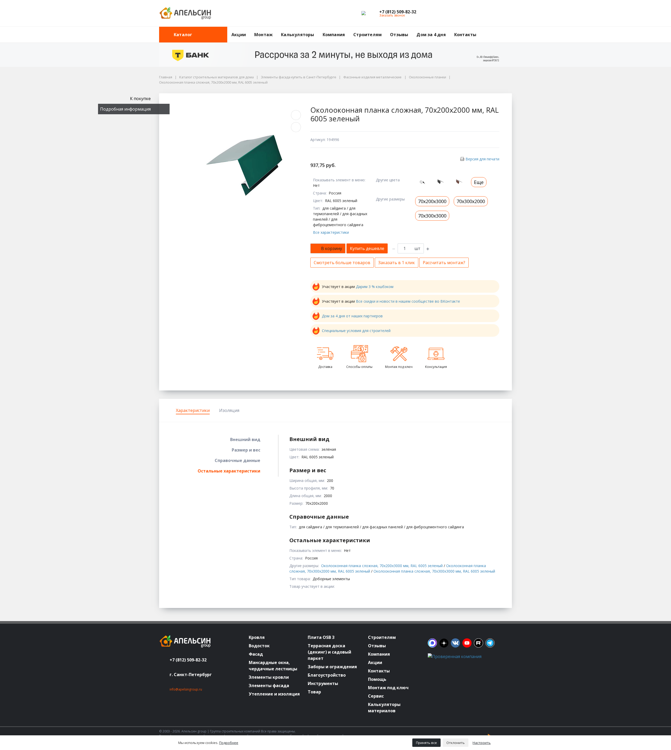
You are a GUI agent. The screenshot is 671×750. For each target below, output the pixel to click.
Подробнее (228, 742)
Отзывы (399, 34)
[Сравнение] (491, 13)
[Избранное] (479, 13)
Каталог (183, 34)
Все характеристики (331, 232)
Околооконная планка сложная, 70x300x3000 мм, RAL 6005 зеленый (434, 571)
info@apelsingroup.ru (186, 689)
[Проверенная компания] (454, 656)
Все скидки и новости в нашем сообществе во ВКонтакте (408, 301)
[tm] (490, 643)
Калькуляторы (297, 34)
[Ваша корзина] (503, 13)
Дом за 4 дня (431, 34)
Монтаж (263, 34)
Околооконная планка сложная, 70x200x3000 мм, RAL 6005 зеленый (382, 565)
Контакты (465, 34)
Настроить (482, 742)
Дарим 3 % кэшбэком (374, 286)
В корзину (331, 248)
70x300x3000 (432, 216)
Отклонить (455, 742)
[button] (397, 12)
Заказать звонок (392, 15)
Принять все (426, 742)
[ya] (443, 643)
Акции (238, 34)
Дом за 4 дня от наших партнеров (352, 315)
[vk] (455, 643)
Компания (334, 34)
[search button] (510, 30)
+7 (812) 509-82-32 (188, 660)
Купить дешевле (367, 248)
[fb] (432, 643)
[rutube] (478, 643)
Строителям (367, 34)
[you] (467, 643)
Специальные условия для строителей (356, 330)
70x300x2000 (471, 201)
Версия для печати (482, 158)
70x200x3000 (432, 201)
